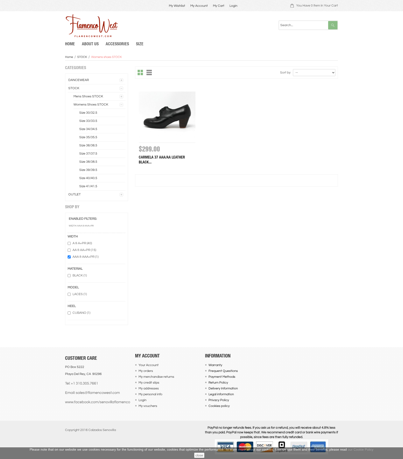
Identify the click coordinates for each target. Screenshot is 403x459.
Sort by (285, 72)
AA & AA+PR (84, 250)
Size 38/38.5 (88, 161)
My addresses (149, 388)
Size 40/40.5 (88, 178)
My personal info (150, 394)
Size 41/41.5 (88, 186)
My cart (218, 5)
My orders (146, 371)
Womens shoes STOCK (90, 104)
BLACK (80, 275)
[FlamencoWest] (91, 25)
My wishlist (177, 5)
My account (199, 5)
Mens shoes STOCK (88, 96)
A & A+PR (82, 243)
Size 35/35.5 (88, 137)
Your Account (149, 365)
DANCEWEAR (78, 80)
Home (69, 57)
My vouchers (148, 406)
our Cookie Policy (360, 449)
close (199, 455)
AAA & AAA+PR (85, 256)
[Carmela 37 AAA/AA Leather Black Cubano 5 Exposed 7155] (167, 114)
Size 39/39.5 (88, 170)
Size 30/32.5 (88, 112)
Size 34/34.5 (88, 129)
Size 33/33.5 (88, 121)
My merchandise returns (156, 376)
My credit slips (149, 382)
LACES (80, 294)
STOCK (82, 57)
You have (317, 5)
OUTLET (74, 194)
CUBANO (81, 312)
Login (233, 5)
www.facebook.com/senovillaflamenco (97, 402)
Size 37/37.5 (88, 153)
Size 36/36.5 (88, 145)
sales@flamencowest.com (98, 393)
